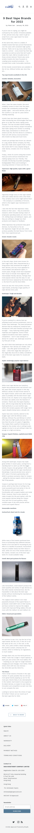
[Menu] (31, 7)
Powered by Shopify (22, 827)
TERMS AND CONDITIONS (13, 755)
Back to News (18, 714)
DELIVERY (7, 745)
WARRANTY (8, 741)
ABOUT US (7, 736)
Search (6, 731)
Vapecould (14, 827)
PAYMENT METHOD (10, 750)
